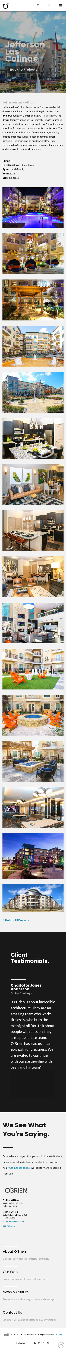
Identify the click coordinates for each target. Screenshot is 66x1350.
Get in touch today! (19, 1167)
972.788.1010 (8, 1226)
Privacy (58, 1334)
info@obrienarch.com (13, 1221)
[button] (60, 5)
